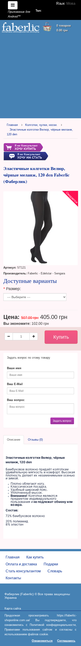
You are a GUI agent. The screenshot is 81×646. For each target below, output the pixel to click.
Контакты (13, 578)
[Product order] (23, 147)
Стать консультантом (23, 571)
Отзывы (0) (35, 439)
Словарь (54, 571)
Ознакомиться (42, 640)
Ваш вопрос (16, 400)
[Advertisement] (40, 76)
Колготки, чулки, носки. (41, 125)
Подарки (51, 564)
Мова (70, 3)
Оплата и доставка (21, 564)
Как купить (35, 557)
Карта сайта (12, 608)
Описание (13, 439)
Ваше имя (14, 368)
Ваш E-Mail (15, 384)
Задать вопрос (62, 420)
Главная (12, 125)
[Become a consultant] (25, 156)
